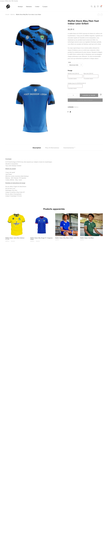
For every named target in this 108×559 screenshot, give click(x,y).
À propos (45, 6)
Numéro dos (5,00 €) (73, 73)
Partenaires (29, 6)
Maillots (13, 14)
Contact (37, 6)
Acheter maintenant (85, 100)
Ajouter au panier (89, 95)
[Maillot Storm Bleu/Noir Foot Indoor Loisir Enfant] (70, 111)
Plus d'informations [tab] (52, 148)
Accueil (7, 14)
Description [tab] (37, 148)
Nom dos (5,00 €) (88, 73)
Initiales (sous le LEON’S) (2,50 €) (77, 83)
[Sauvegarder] (101, 95)
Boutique (20, 6)
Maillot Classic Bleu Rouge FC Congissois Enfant (41, 238)
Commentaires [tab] (69, 148)
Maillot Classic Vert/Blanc (87, 238)
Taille (69, 62)
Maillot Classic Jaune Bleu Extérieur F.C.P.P (14, 238)
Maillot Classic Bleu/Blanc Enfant (64, 238)
